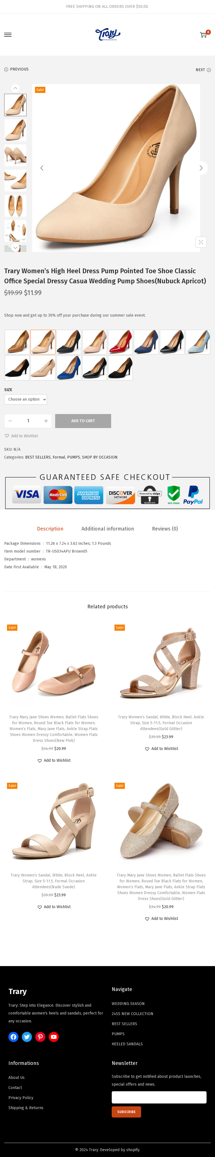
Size (8, 389)
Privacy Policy (20, 1097)
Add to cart (83, 421)
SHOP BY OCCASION (100, 457)
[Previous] (42, 168)
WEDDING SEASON (128, 1003)
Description (50, 529)
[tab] (50, 529)
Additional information (107, 529)
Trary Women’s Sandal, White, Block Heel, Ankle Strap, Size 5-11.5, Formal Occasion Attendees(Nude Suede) (54, 881)
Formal (59, 457)
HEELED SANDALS (127, 1044)
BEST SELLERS (38, 457)
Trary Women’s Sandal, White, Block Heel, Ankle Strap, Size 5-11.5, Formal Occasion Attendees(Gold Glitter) (161, 723)
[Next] (201, 168)
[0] (203, 34)
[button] (21, 436)
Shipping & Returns (25, 1107)
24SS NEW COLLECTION (132, 1013)
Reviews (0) (165, 529)
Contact (15, 1087)
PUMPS (73, 457)
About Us (16, 1077)
